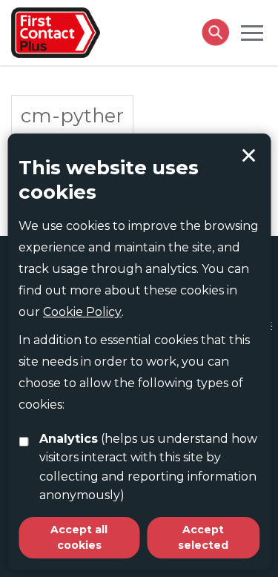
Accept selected (248, 156)
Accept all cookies (78, 537)
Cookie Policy (82, 312)
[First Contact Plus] (55, 31)
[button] (252, 32)
